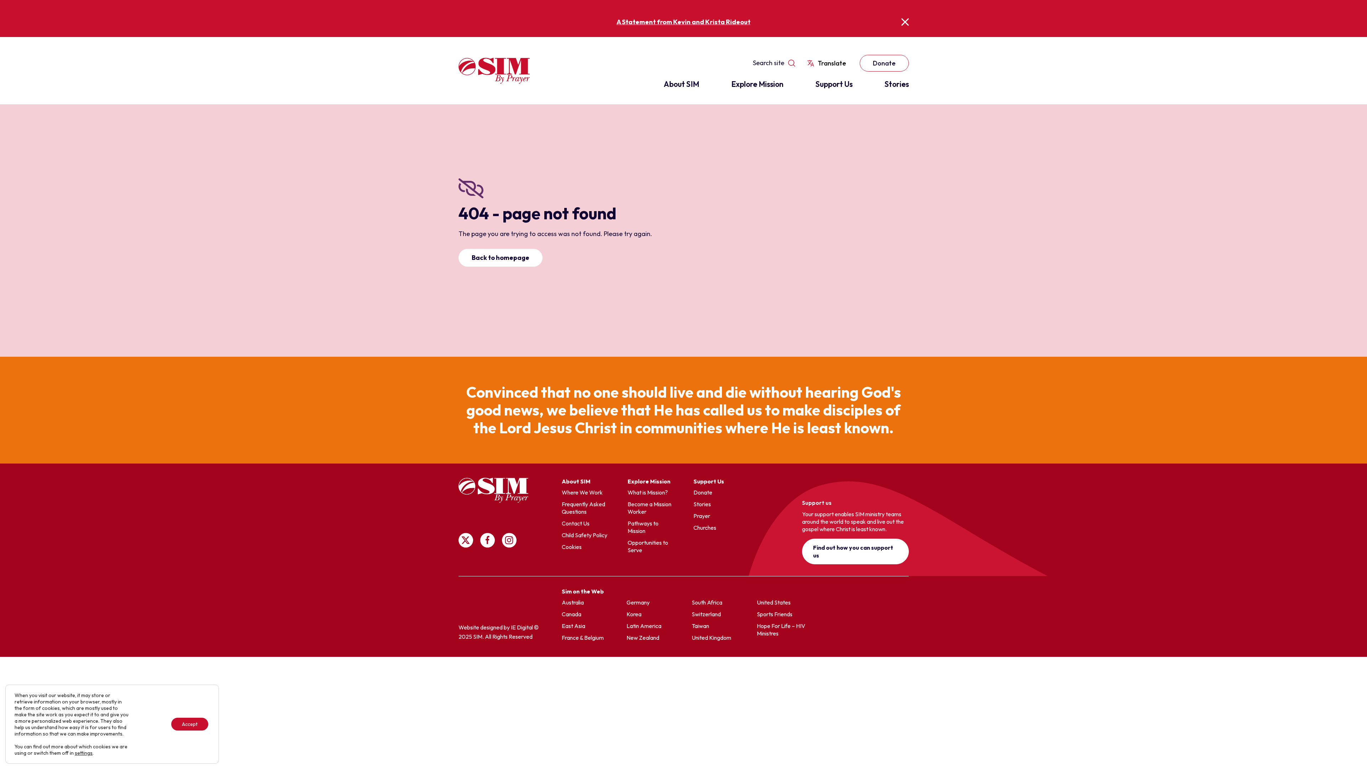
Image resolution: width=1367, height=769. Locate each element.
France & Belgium (583, 637)
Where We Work (582, 492)
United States (774, 602)
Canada (571, 614)
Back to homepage (500, 257)
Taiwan (700, 625)
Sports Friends (774, 614)
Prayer (701, 515)
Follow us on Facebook (487, 540)
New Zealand (643, 637)
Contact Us (576, 523)
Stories (897, 84)
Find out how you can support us (853, 551)
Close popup (905, 22)
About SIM (681, 84)
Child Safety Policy (584, 535)
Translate (832, 63)
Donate (884, 63)
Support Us (834, 84)
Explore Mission (757, 84)
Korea (634, 614)
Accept (190, 724)
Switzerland (706, 614)
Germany (638, 602)
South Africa (707, 602)
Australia (573, 602)
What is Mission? (648, 492)
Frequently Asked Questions (583, 508)
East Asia (573, 625)
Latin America (644, 625)
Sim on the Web (583, 591)
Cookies (572, 546)
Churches (704, 527)
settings (84, 753)
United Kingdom (711, 637)
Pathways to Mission (643, 527)
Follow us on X (466, 540)
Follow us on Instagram (509, 540)
